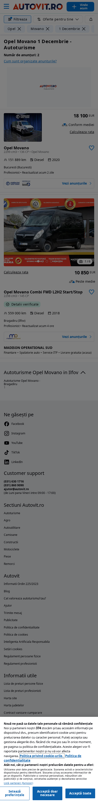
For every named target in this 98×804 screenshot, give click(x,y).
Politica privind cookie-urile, (42, 756)
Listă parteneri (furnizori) (18, 783)
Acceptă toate (80, 793)
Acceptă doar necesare (47, 793)
